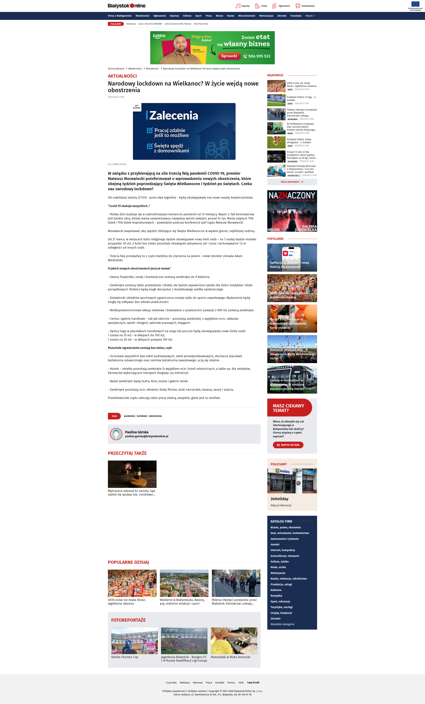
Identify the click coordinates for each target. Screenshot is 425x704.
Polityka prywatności (174, 691)
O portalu (171, 682)
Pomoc (231, 682)
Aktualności (152, 68)
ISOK (241, 682)
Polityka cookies (197, 691)
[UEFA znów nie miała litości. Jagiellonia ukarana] (132, 583)
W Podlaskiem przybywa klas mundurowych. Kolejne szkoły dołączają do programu (301, 126)
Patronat (198, 682)
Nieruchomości (246, 15)
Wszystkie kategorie (282, 624)
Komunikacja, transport (285, 555)
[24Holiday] (292, 481)
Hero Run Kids (201, 24)
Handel (275, 544)
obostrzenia (155, 416)
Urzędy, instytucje (281, 613)
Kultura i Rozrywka (294, 175)
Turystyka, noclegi (282, 607)
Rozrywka (276, 595)
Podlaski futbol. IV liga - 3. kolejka (301, 99)
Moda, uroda (278, 567)
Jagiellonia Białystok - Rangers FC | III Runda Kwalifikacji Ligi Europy (184, 659)
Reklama (276, 590)
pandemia (129, 416)
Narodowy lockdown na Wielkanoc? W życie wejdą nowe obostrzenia (201, 68)
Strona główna (116, 68)
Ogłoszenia (284, 6)
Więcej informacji (281, 505)
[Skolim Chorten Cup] (134, 640)
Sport (198, 15)
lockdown (142, 416)
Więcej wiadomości (290, 182)
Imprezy (246, 6)
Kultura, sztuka (280, 561)
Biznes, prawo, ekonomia (286, 527)
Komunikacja (308, 6)
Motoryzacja (266, 15)
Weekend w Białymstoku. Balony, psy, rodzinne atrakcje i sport (182, 601)
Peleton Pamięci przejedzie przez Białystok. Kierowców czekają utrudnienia (234, 601)
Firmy (264, 6)
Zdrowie (281, 15)
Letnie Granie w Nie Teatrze (178, 24)
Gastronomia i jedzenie (285, 538)
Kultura (187, 15)
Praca (209, 15)
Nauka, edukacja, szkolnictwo (289, 578)
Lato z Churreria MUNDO (150, 24)
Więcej (309, 15)
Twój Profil (253, 682)
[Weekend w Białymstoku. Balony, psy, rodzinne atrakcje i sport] (184, 583)
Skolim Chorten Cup (124, 657)
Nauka (230, 15)
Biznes (219, 15)
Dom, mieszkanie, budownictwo (290, 533)
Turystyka (295, 15)
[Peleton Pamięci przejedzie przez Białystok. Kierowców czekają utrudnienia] (236, 583)
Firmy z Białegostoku (120, 15)
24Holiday (279, 499)
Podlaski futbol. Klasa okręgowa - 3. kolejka (299, 141)
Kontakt (219, 682)
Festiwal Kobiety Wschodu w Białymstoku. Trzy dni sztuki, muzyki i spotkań (301, 169)
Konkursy (131, 24)
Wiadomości (142, 15)
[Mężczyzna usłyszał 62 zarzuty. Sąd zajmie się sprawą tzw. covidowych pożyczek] (132, 474)
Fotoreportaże (128, 619)
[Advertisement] (184, 528)
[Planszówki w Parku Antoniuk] (234, 640)
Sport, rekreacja (280, 601)
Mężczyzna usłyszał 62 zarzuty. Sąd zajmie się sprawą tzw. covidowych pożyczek (131, 492)
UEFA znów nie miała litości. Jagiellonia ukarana (127, 601)
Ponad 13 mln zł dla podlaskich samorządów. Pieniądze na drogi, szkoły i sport (301, 154)
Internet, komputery (283, 550)
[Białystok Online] (126, 5)
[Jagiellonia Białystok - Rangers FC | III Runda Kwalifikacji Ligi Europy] (184, 640)
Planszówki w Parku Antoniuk (230, 657)
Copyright (214, 691)
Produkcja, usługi (281, 584)
